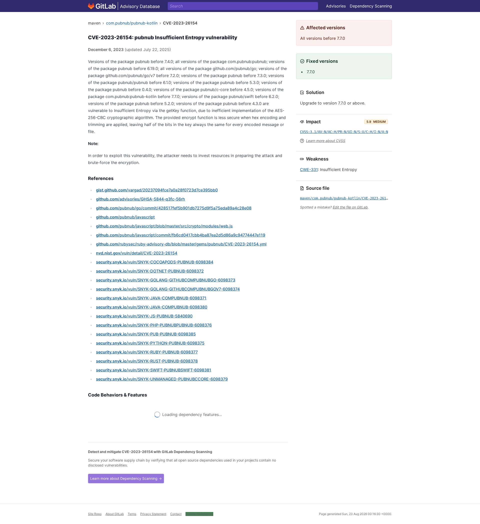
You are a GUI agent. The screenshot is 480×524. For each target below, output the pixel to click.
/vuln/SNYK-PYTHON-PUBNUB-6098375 (150, 343)
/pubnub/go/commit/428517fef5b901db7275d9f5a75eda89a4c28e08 (174, 208)
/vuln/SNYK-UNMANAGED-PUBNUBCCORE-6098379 (162, 379)
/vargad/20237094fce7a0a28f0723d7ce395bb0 (157, 190)
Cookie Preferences (199, 514)
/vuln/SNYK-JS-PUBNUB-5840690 (144, 316)
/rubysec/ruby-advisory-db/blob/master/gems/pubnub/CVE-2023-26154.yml (181, 244)
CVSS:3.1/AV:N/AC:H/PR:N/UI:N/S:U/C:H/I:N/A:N (344, 132)
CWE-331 (309, 169)
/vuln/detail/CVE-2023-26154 (136, 253)
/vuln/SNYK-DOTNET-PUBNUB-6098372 (150, 271)
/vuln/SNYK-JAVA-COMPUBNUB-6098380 (151, 307)
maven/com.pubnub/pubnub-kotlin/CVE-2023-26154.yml (349, 198)
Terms (132, 514)
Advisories (336, 6)
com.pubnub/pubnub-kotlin (132, 23)
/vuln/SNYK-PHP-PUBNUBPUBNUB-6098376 (154, 325)
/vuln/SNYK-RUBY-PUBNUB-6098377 (147, 352)
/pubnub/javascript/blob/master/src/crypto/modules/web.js (164, 226)
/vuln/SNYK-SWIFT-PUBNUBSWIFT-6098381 (153, 370)
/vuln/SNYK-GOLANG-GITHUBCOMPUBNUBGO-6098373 (165, 280)
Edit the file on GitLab (350, 207)
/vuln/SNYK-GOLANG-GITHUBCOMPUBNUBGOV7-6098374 (168, 289)
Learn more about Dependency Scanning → (126, 478)
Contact (176, 514)
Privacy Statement (153, 514)
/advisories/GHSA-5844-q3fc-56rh (140, 199)
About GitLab (115, 514)
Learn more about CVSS (325, 140)
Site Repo (95, 514)
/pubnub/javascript (125, 217)
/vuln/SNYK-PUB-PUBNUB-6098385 (146, 334)
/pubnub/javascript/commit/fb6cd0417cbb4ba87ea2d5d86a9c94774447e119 (180, 235)
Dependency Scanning (371, 6)
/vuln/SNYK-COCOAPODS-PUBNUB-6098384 (154, 262)
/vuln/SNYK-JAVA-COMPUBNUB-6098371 (151, 298)
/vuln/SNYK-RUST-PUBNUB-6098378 (147, 361)
